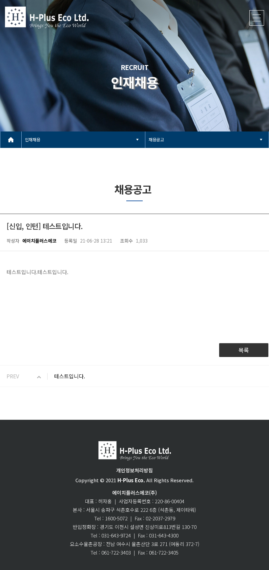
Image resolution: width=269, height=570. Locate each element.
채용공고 (156, 139)
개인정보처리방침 (134, 470)
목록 (243, 350)
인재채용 (32, 139)
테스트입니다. (69, 376)
